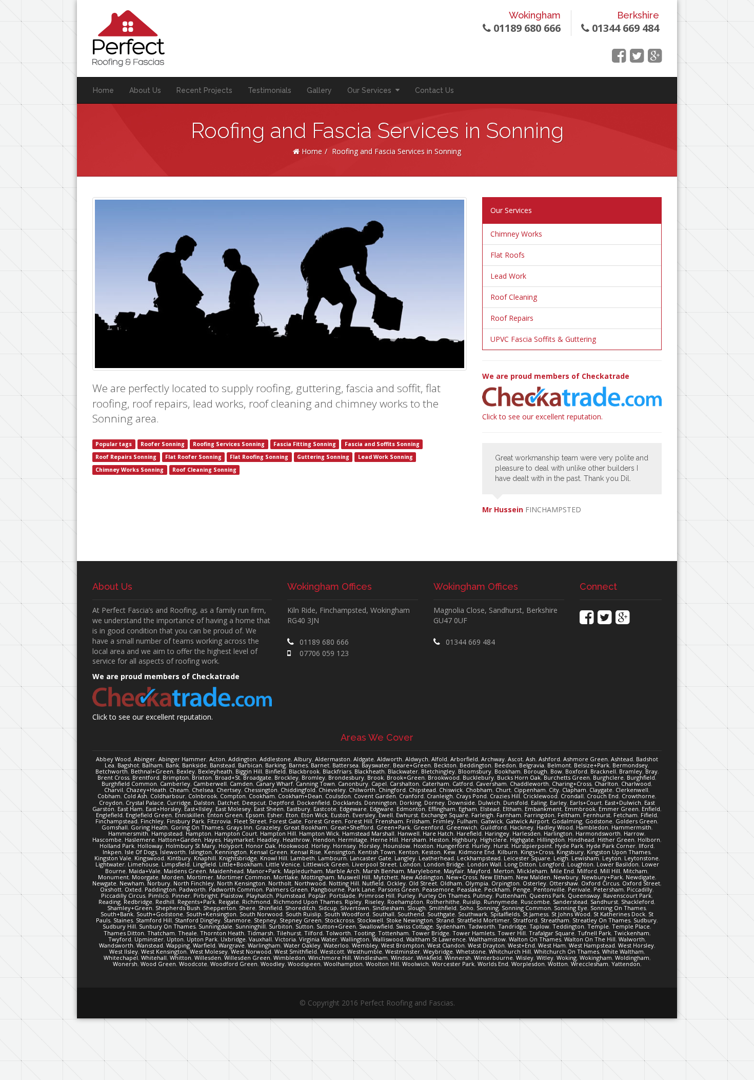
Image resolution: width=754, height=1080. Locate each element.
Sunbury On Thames (167, 926)
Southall (383, 914)
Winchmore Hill (329, 957)
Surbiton (280, 926)
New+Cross (461, 877)
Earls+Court (586, 802)
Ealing (539, 802)
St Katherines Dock (619, 914)
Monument (113, 877)
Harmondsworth (598, 833)
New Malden (533, 877)
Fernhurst (596, 815)
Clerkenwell (632, 790)
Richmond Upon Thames (307, 901)
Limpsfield (176, 864)
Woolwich (415, 964)
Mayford (478, 871)
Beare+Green (412, 765)
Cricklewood (540, 796)
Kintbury (179, 858)
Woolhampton (343, 964)
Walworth (632, 939)
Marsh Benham (383, 871)
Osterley (534, 883)
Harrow (634, 833)
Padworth (192, 889)
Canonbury (353, 783)
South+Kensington (211, 914)
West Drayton (486, 945)
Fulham (467, 821)
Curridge (179, 802)
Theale (187, 933)
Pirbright (205, 895)
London (410, 864)
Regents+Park (196, 901)
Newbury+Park (602, 877)
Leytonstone (641, 858)
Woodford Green (233, 964)
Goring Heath (149, 827)
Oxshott (111, 889)
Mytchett (385, 877)
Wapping (178, 945)
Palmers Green (287, 889)
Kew (449, 852)
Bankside (194, 765)
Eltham (512, 809)
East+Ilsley (198, 809)
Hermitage (352, 839)
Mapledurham (303, 871)
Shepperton (219, 908)
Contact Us (434, 90)
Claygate (600, 790)
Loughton (580, 864)
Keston (431, 852)
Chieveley (332, 790)
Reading (109, 901)
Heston (439, 839)
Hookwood (293, 846)
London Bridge (444, 864)
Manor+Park (264, 871)
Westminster (402, 951)
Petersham (608, 889)
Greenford (428, 827)
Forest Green (323, 821)
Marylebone (424, 871)
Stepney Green (301, 920)
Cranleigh (440, 796)
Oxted (133, 889)
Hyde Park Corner (611, 846)
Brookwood (444, 777)
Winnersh (458, 957)
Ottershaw (563, 883)
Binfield (275, 771)
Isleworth (173, 852)
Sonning (488, 908)
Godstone (598, 821)
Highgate (522, 839)
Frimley (443, 821)
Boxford (576, 771)
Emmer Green (619, 809)
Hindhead (581, 839)
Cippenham (530, 790)
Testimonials (269, 90)
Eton (292, 815)
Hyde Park (569, 846)
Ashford (549, 759)
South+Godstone (159, 914)
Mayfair (454, 871)
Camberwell (210, 783)
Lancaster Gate (370, 858)
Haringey (497, 833)
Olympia (476, 883)
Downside (461, 802)
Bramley (630, 771)
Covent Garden (375, 796)
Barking (275, 765)
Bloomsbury (474, 771)
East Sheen (269, 809)
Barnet (320, 765)
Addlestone (275, 759)
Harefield (469, 833)
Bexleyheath (215, 771)
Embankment (543, 809)
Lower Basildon (618, 864)
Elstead (490, 809)
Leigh (560, 858)
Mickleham (532, 871)
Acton (217, 759)
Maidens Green (185, 871)
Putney (482, 895)
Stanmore (237, 920)
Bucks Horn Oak (519, 777)
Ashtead (622, 759)
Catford (462, 783)
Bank (172, 765)
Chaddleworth (529, 783)
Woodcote (193, 964)
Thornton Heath (222, 933)
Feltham (569, 815)
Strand (445, 920)
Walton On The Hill (590, 939)
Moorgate (145, 877)
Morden (173, 877)
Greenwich (461, 827)
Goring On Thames (197, 827)
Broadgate (257, 777)
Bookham (507, 771)
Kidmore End (476, 852)
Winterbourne (493, 957)
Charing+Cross (571, 783)
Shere (247, 908)
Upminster (149, 939)
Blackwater (403, 771)
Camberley (175, 783)
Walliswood (387, 939)
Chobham (479, 790)
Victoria (285, 939)
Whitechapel (121, 957)
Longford (551, 864)
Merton (503, 871)
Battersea (345, 765)
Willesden (207, 957)
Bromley (313, 777)
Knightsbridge (238, 858)
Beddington (475, 765)
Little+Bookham (241, 864)
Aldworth (389, 759)
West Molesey (209, 951)
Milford (587, 871)
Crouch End (603, 796)
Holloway (150, 846)
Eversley (363, 815)
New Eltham (496, 877)
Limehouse (143, 864)
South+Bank (117, 914)
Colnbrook (202, 796)
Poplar (317, 895)
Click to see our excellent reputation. (555, 396)
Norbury (158, 883)
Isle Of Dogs (141, 852)
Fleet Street (250, 821)
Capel (379, 783)
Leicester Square (527, 858)
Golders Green (636, 821)
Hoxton (423, 846)
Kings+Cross (537, 852)
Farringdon (539, 815)
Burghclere (608, 777)
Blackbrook (304, 771)
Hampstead (167, 833)
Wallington (355, 939)
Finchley (152, 821)
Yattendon (625, 964)
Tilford (313, 933)
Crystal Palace (145, 802)
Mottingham (317, 877)
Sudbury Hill (119, 926)
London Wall (484, 864)
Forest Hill (358, 821)
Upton (175, 939)
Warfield (204, 945)
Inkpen (112, 852)
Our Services (371, 90)
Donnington (380, 802)
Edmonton (410, 809)
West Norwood (251, 951)
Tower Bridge (430, 933)
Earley (558, 802)
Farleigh (482, 815)
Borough (535, 771)
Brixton (202, 777)
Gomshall (115, 827)
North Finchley (193, 883)
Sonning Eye (570, 908)
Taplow (539, 926)
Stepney (265, 920)
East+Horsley (163, 809)
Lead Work (508, 276)
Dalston (204, 802)
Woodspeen (304, 964)
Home (103, 90)
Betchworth (111, 771)
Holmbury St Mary (190, 846)
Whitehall (154, 957)
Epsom (255, 815)
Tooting (364, 933)
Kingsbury (570, 852)
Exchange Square (444, 815)
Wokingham (596, 957)
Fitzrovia (219, 821)
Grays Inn (239, 827)
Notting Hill (344, 883)
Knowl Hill (273, 858)
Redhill (164, 901)
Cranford (411, 796)
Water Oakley (302, 945)
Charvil (113, 790)
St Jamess (535, 914)
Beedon (505, 765)
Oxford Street (641, 883)
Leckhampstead (479, 858)
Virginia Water (318, 939)
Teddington (568, 926)
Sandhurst (604, 901)
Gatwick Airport (527, 821)
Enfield (651, 809)
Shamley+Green (129, 908)
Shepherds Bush (177, 908)
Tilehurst (288, 933)
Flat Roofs (507, 255)
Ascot (515, 759)
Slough (416, 908)
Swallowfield (376, 926)
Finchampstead (116, 821)
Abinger (144, 759)
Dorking (410, 802)
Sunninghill (250, 926)
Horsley (369, 846)
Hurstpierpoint (531, 846)
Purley (406, 895)
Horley (320, 846)
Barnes (298, 765)
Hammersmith (128, 833)
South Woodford (346, 914)
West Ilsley (123, 951)
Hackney (521, 827)
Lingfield (204, 864)
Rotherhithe (443, 901)
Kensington (339, 852)
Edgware (381, 809)
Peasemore (438, 889)
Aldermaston (332, 759)
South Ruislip (303, 914)
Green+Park (393, 827)
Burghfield (641, 777)
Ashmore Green (585, 759)
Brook (375, 777)
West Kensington (164, 951)
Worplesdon (528, 964)
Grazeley (268, 827)
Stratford (525, 920)
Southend (411, 914)
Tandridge (512, 926)
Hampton (198, 833)
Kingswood (149, 858)
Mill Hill (610, 871)
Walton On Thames (535, 939)
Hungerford (452, 846)
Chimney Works (516, 234)
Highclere (493, 839)
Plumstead (290, 895)
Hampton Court (235, 833)
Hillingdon (551, 839)
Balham (152, 765)
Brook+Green (406, 777)
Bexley (185, 771)
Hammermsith (631, 827)
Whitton (180, 957)
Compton (233, 796)
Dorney (434, 802)
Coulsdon (338, 796)
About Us (145, 90)
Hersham (413, 839)
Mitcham (635, 871)
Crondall (572, 796)
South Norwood (261, 914)
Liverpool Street (374, 864)
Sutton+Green (336, 926)
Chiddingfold (298, 790)
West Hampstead (592, 945)
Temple (598, 926)
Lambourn (332, 858)
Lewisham (585, 858)
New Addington (422, 877)
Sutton (304, 926)
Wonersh (125, 964)
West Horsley (636, 945)
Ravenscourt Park (627, 895)
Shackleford (637, 901)
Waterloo (336, 945)
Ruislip (472, 901)
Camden (241, 783)
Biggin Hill (248, 771)
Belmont (559, 765)
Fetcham (625, 815)
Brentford (146, 777)
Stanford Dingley (198, 920)
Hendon (324, 839)
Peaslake (469, 889)
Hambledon (592, 827)
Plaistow (232, 895)
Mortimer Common (243, 877)
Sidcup (328, 908)
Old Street (423, 883)
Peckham (497, 889)
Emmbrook (580, 809)
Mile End (562, 871)
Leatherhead (436, 858)
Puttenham (510, 895)
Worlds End (493, 964)
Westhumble (364, 951)
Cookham (262, 796)
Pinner (181, 895)
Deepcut (254, 802)
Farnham (509, 815)
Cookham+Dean (300, 796)
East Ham (130, 809)
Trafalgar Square (551, 933)
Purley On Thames (444, 895)
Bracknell (603, 771)
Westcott (332, 951)
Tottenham (393, 933)
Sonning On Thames (618, 908)
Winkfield (429, 957)
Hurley (481, 846)
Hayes (212, 839)
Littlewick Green (326, 864)
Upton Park (202, 939)
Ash (530, 759)
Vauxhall (260, 939)
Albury (303, 759)
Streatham (555, 920)
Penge (521, 889)
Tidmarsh (260, 933)
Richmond (256, 901)
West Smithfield (295, 951)
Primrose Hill (376, 895)
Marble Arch (343, 871)
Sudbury (645, 920)
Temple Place (631, 926)
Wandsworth (116, 945)
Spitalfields (505, 914)
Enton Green (225, 815)
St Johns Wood (570, 914)
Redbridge (138, 901)
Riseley (374, 901)
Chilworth (362, 790)
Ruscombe (535, 901)
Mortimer (200, 877)
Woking (567, 957)
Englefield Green (149, 815)
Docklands (347, 802)
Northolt (279, 883)
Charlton (606, 783)
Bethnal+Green (152, 771)
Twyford (119, 939)
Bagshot (128, 765)
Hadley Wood (555, 827)
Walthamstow (487, 939)
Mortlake (285, 877)
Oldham (451, 883)
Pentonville (549, 889)
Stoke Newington (409, 920)
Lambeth (302, 858)
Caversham (491, 783)
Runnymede (501, 901)
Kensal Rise (305, 852)
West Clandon (446, 945)
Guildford (493, 827)
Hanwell (409, 833)
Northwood (310, 883)
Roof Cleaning (513, 297)
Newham (132, 883)
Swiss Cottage (414, 926)
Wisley (524, 957)
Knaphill (205, 858)
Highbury (464, 839)
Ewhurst (407, 815)
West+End (521, 945)
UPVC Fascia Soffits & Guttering (543, 339)
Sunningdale (215, 926)
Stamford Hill (154, 920)
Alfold (439, 759)
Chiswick (451, 790)
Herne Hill (384, 839)
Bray (651, 771)
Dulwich (489, 802)
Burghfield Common (129, 783)
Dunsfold (515, 802)
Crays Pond (471, 796)
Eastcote (324, 809)
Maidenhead (226, 871)
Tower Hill (512, 933)
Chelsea (202, 790)
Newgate (104, 883)
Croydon (111, 802)
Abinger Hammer (182, 759)
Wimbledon (289, 957)
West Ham (552, 945)
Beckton (445, 765)
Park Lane (361, 889)
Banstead (222, 765)
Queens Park (547, 895)
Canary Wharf (274, 783)
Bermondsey (630, 765)
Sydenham (450, 926)
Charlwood (636, 783)
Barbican (250, 765)
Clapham (574, 790)
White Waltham (623, 951)
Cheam (179, 790)
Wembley (365, 945)
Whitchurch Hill (510, 951)
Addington (242, 759)
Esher (275, 815)
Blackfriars (337, 771)
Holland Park (117, 846)
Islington (200, 852)
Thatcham (161, 933)
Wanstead (149, 945)
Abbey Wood (113, 759)
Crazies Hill (505, 796)
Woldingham (632, 957)
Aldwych (416, 759)
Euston (340, 815)
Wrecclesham (589, 964)
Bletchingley (438, 771)
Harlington (558, 833)
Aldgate (363, 759)
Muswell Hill (354, 877)
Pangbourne (328, 889)
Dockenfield (313, 802)
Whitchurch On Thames (566, 951)
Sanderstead (570, 901)
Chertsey (228, 790)
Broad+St (227, 777)
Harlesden (526, 833)
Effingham (441, 809)
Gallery (319, 90)
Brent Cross (113, 777)
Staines (123, 920)
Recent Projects (204, 90)
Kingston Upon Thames (618, 852)
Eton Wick (314, 815)
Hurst (500, 846)
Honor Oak (260, 846)
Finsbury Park (185, 821)
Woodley (273, 964)
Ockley (396, 883)
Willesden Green (247, 957)
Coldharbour (167, 796)
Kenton (409, 852)
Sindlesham (388, 908)
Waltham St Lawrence (436, 939)
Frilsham (418, 821)
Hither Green (616, 839)
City (554, 790)
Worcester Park (453, 964)
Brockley (286, 777)
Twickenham (631, 933)
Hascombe (107, 839)
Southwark (472, 914)
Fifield (649, 815)
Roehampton (405, 901)
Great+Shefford (351, 827)
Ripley (353, 901)
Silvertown (354, 908)
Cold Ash (135, 796)
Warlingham (264, 945)
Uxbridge (233, 939)
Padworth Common (236, 889)
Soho (466, 908)
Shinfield (270, 908)
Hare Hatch (438, 833)
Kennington (231, 852)
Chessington (260, 790)
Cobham (109, 796)
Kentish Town (376, 852)
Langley (404, 858)
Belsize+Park (591, 765)
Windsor (402, 957)
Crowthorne (638, 796)
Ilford (646, 846)
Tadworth (481, 926)
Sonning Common (526, 908)
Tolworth (338, 933)
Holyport (231, 846)
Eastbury (298, 809)
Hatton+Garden (179, 839)
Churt (503, 790)
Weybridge (438, 951)
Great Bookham (305, 827)
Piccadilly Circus (123, 895)
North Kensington (241, 883)
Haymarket (239, 839)
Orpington (505, 883)
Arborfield (464, 759)
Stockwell (370, 920)
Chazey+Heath (146, 790)
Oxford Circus (600, 883)
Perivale (579, 889)
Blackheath (369, 771)
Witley (545, 957)
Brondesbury (346, 777)
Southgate (441, 914)
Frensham (389, 821)
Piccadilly (639, 889)
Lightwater (110, 864)
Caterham (435, 783)
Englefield (109, 815)
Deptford (281, 802)
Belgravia (531, 765)
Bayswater (376, 765)
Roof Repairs (511, 318)
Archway (493, 759)
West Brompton (402, 945)
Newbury (566, 877)
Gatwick (492, 821)
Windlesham (371, 957)
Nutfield (373, 883)
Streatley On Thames (601, 920)
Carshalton (404, 783)
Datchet (228, 802)
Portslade (342, 895)
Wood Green (158, 964)
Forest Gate (285, 821)
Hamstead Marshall (368, 833)
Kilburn (508, 852)
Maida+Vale (145, 871)
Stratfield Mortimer (483, 920)
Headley (268, 839)
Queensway (584, 895)
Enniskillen (189, 815)
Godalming (567, 821)
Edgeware (353, 809)
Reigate (229, 901)
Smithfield (443, 908)
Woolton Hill (382, 964)
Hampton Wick (319, 833)
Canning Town (315, 783)
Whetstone (471, 951)
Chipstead (422, 790)
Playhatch (259, 895)
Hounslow (396, 846)
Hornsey (344, 846)
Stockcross (339, 920)
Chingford (392, 790)
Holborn (649, 839)
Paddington (160, 889)
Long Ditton (520, 864)
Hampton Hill (278, 833)
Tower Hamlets (473, 933)
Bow (556, 771)
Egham (468, 809)
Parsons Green (398, 889)
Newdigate (640, 877)
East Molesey (233, 809)
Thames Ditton (124, 933)
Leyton (611, 858)
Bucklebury (478, 777)
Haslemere (140, 839)
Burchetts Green (567, 777)
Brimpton (176, 777)
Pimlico (158, 895)
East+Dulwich (623, 802)
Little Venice (283, 864)
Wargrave (232, 945)
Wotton (558, 964)
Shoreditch (300, 908)
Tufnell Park (594, 933)
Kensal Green (268, 852)
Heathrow (296, 839)
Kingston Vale (112, 858)
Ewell (386, 815)
